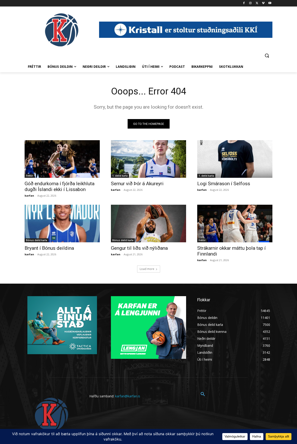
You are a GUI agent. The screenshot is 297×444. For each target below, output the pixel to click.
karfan (29, 195)
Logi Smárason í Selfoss (223, 183)
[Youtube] (269, 3)
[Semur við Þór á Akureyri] (148, 159)
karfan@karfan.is (127, 396)
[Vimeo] (263, 3)
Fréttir (29, 175)
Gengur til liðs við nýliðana (139, 248)
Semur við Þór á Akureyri (137, 183)
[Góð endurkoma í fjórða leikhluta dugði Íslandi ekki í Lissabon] (62, 159)
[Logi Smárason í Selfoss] (234, 159)
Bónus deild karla (36, 240)
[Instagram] (250, 3)
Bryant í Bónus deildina (49, 248)
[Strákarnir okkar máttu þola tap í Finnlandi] (234, 223)
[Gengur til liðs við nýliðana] (148, 223)
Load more (147, 269)
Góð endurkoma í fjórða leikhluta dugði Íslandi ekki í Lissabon (59, 186)
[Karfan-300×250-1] (148, 327)
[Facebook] (244, 3)
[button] (266, 55)
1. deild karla (120, 175)
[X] (257, 3)
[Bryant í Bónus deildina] (62, 223)
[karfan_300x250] (62, 325)
